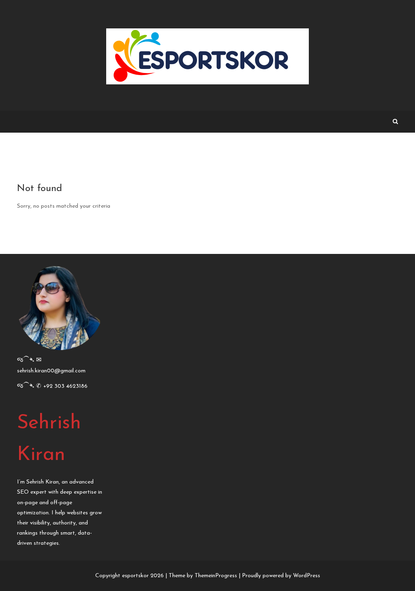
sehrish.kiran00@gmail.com (51, 371)
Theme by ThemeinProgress (203, 576)
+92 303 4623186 (65, 386)
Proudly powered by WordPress (281, 576)
